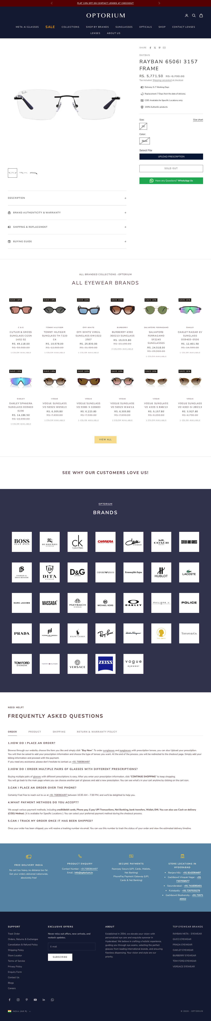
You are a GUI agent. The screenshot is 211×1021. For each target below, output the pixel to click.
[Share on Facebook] (150, 47)
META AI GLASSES (27, 27)
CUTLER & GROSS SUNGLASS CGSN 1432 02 (21, 336)
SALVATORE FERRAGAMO (156, 327)
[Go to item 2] (23, 173)
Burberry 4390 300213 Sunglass (122, 334)
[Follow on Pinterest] (26, 999)
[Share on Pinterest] (159, 47)
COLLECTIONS (70, 27)
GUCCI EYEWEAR (182, 939)
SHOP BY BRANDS (97, 27)
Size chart (198, 119)
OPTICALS (145, 27)
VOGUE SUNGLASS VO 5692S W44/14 (122, 405)
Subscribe (60, 957)
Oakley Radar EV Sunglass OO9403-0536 (190, 336)
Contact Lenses (183, 27)
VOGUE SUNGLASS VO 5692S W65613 (55, 405)
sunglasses (109, 750)
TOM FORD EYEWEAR (184, 961)
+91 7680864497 (81, 761)
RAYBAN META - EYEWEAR (187, 933)
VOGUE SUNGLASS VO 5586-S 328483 (88, 405)
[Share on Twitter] (155, 47)
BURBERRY (122, 327)
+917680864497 (89, 868)
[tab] (12, 732)
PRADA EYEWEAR (182, 944)
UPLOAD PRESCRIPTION (171, 156)
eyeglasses (125, 750)
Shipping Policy (16, 950)
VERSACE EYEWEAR (184, 966)
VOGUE (54, 399)
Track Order (14, 933)
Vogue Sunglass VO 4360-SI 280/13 (190, 405)
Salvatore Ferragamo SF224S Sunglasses (156, 338)
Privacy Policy (15, 966)
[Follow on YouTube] (35, 999)
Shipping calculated (162, 80)
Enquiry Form (15, 972)
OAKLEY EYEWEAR (183, 950)
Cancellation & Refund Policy (23, 944)
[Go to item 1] (12, 173)
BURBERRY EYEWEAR (184, 955)
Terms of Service (16, 961)
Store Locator (15, 955)
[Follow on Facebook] (9, 999)
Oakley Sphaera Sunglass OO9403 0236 (20, 407)
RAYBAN (144, 55)
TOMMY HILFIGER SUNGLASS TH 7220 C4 (54, 336)
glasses (37, 776)
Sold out (171, 168)
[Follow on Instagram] (18, 999)
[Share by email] (164, 47)
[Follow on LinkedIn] (43, 999)
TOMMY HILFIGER (54, 327)
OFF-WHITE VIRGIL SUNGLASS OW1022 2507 (89, 336)
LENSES (95, 33)
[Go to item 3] (33, 173)
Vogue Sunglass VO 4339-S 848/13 (156, 405)
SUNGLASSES (124, 27)
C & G (21, 327)
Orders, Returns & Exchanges (23, 939)
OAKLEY (190, 327)
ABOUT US (114, 33)
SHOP (162, 27)
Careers (12, 988)
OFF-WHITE (88, 327)
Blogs (11, 982)
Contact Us (13, 977)
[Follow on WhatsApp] (52, 999)
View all (105, 439)
